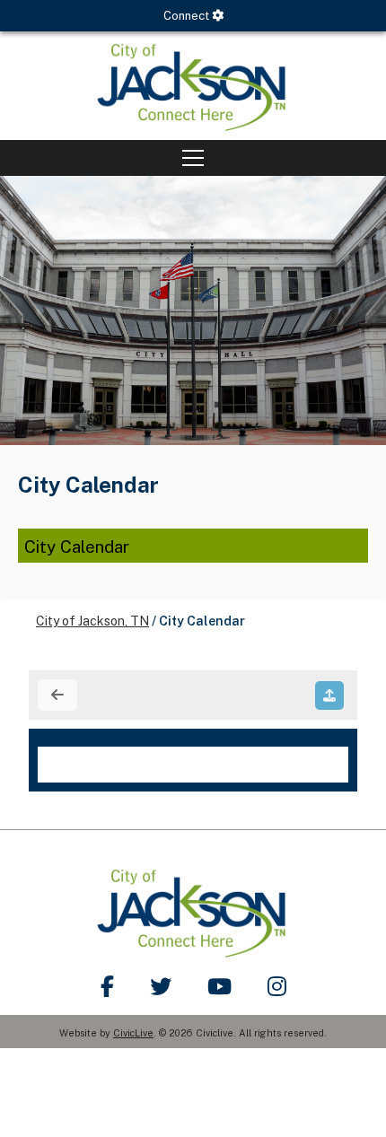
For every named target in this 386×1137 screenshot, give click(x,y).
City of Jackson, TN (92, 621)
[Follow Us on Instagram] (277, 986)
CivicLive (133, 1033)
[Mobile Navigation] (193, 158)
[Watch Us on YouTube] (219, 986)
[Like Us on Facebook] (107, 986)
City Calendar (76, 546)
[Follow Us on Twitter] (160, 986)
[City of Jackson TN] (193, 85)
